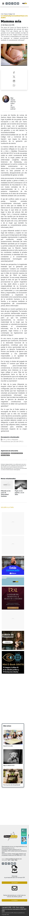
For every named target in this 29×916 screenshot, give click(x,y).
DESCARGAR (15, 882)
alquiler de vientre (5, 453)
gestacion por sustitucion (16, 453)
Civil (2, 14)
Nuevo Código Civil (9, 14)
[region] (14, 686)
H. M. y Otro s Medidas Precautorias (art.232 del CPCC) (12, 440)
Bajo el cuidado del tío (8, 765)
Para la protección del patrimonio (11, 785)
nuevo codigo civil (5, 455)
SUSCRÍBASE (14, 900)
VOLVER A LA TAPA (7, 507)
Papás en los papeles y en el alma (19, 492)
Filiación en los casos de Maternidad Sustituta (6, 493)
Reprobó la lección (8, 746)
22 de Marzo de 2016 (7, 25)
